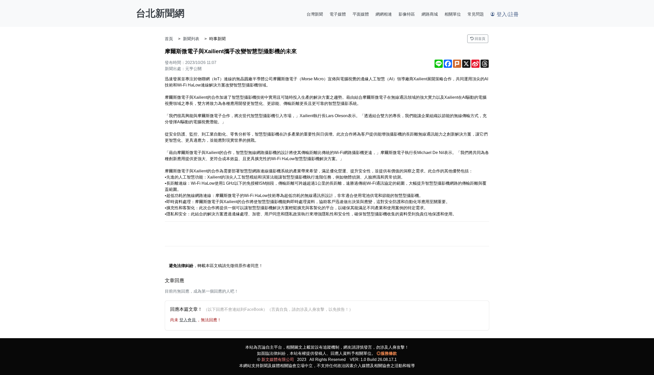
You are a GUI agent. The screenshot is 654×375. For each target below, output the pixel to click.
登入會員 (188, 320)
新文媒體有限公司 (277, 359)
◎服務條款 (387, 353)
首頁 (169, 39)
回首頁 (479, 39)
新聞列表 (191, 39)
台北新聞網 (160, 13)
